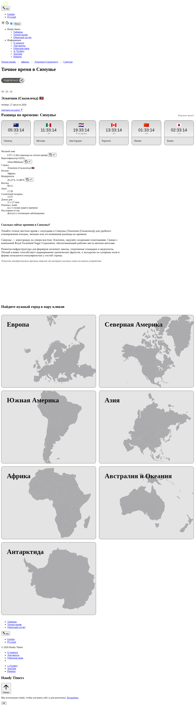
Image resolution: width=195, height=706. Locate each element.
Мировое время (186, 115)
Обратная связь (21, 48)
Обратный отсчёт (22, 37)
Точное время (20, 34)
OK (3, 703)
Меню (17, 24)
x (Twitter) (12, 666)
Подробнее (72, 697)
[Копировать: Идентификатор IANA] (28, 162)
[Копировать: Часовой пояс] (52, 155)
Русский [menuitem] (11, 17)
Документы (19, 45)
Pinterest (17, 56)
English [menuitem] (11, 14)
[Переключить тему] (7, 23)
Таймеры (18, 32)
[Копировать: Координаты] (29, 180)
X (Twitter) (18, 51)
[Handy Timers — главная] (97, 3)
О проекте (18, 43)
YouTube (17, 54)
